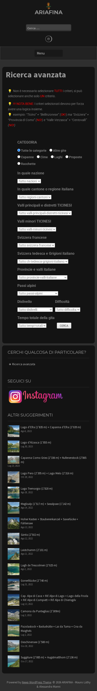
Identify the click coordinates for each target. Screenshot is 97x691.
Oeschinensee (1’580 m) (35, 642)
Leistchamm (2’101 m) (34, 550)
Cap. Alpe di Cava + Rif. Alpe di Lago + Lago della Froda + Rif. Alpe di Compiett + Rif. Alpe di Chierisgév (54, 598)
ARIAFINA (48, 12)
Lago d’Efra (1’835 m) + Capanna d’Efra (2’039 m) (51, 427)
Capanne (27, 157)
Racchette (28, 164)
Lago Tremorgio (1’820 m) (37, 489)
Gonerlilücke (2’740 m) (34, 581)
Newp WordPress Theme (36, 682)
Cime (44, 157)
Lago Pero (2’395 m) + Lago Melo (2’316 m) (47, 473)
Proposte (75, 157)
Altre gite (59, 150)
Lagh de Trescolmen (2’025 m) (39, 565)
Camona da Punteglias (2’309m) (40, 611)
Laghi (58, 157)
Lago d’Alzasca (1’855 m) (36, 442)
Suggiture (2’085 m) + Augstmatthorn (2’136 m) (49, 657)
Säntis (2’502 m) (30, 535)
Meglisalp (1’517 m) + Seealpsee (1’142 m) (46, 504)
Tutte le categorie (33, 150)
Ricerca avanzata (23, 364)
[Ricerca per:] (48, 27)
